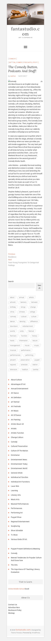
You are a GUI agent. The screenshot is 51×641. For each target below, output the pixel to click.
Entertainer (15, 455)
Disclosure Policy (14, 610)
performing (29, 355)
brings (23, 307)
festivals (13, 336)
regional (13, 365)
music (36, 345)
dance (12, 321)
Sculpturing (15, 526)
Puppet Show (16, 517)
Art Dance (15, 393)
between (34, 302)
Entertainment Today (19, 464)
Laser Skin (15, 486)
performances (15, 355)
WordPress (36, 633)
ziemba (35, 369)
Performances (16, 508)
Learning (14, 491)
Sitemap (11, 613)
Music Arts (15, 499)
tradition (25, 369)
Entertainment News (19, 460)
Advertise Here (14, 607)
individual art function (19, 477)
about (12, 297)
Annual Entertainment (19, 389)
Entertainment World (19, 468)
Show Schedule (17, 530)
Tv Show (14, 535)
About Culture (16, 380)
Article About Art (17, 424)
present (13, 360)
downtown (14, 326)
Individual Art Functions (20, 482)
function (24, 336)
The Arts (14, 565)
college (32, 312)
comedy (19, 62)
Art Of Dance (16, 415)
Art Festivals (16, 406)
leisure (35, 341)
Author (13, 76)
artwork (12, 302)
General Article (16, 473)
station (35, 365)
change (33, 307)
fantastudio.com (25, 31)
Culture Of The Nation (19, 451)
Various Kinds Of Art (19, 539)
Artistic (14, 429)
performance (25, 350)
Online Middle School (16, 589)
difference (34, 321)
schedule (24, 365)
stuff (35, 62)
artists (31, 297)
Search (11, 281)
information (23, 341)
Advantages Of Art (18, 384)
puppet (37, 360)
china (12, 312)
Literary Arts (16, 495)
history (34, 336)
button (12, 62)
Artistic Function (17, 433)
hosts (12, 341)
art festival (15, 402)
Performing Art (17, 513)
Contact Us (12, 605)
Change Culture (17, 437)
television (13, 369)
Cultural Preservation (19, 446)
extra (22, 331)
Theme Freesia (16, 633)
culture (33, 316)
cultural (23, 316)
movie (27, 345)
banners (23, 302)
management (15, 345)
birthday (13, 307)
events (12, 331)
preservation (25, 360)
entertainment (28, 326)
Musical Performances (20, 504)
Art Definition (16, 397)
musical (13, 350)
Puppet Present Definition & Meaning (25, 549)
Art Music (14, 411)
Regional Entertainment (20, 522)
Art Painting (15, 420)
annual (21, 297)
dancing (22, 321)
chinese (22, 312)
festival (31, 331)
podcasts (27, 62)
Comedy (12, 59)
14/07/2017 (22, 76)
